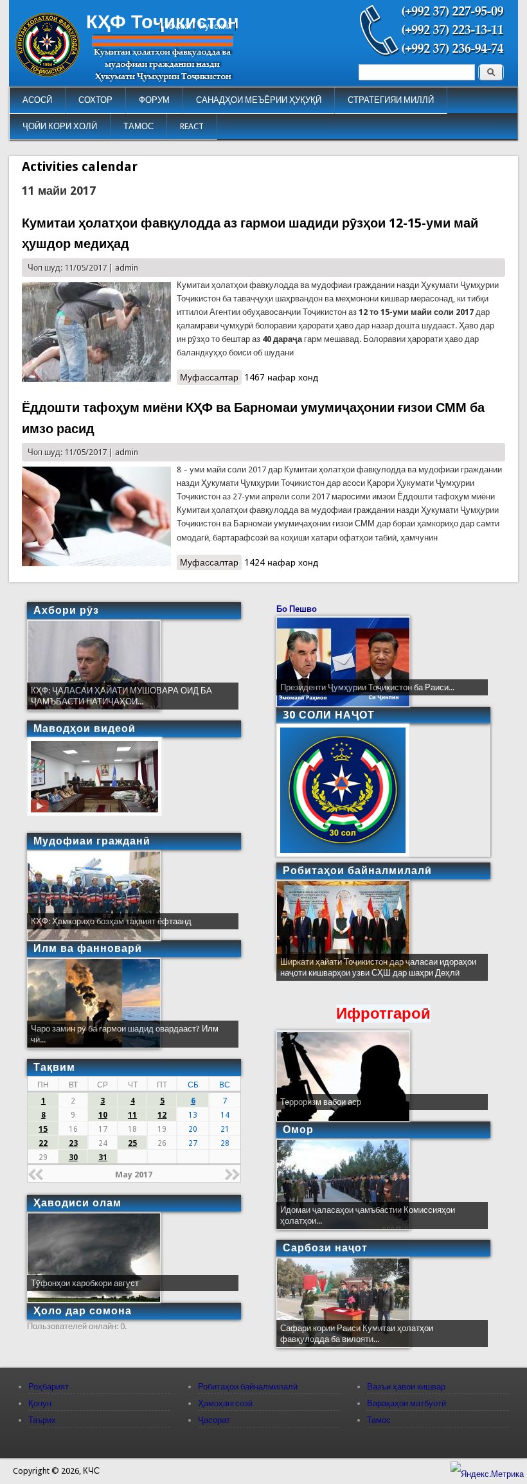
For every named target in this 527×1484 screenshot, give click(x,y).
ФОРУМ (154, 100)
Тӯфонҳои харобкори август (85, 1283)
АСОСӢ (37, 100)
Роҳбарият (48, 1386)
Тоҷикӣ (178, 26)
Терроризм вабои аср (320, 1102)
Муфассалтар (211, 378)
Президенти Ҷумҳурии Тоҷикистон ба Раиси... (367, 687)
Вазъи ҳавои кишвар (406, 1386)
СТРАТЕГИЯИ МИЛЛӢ (391, 100)
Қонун (39, 1403)
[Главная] (47, 73)
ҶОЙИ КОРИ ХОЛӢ (59, 126)
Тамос (379, 1420)
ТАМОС (138, 126)
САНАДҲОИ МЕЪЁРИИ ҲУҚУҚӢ (258, 100)
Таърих (42, 1420)
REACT (192, 126)
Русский (215, 26)
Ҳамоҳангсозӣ (225, 1403)
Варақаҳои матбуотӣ (406, 1403)
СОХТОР (95, 100)
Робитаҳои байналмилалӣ (248, 1386)
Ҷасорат (214, 1420)
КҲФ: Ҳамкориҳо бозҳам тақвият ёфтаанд (111, 921)
